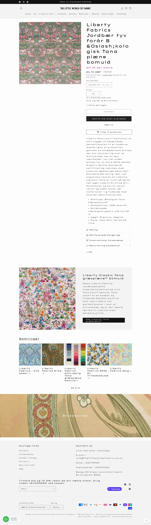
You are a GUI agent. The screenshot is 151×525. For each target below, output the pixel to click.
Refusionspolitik (85, 514)
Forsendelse (26, 454)
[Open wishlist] (126, 8)
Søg (21, 469)
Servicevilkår (27, 465)
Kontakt (23, 451)
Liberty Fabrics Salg (119, 369)
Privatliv (24, 461)
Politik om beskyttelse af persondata (114, 514)
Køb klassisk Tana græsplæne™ (97, 320)
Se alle (75, 388)
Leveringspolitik (102, 516)
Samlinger (29, 338)
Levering (107, 75)
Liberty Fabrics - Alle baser (29, 370)
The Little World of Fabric (44, 514)
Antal (89, 90)
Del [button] (90, 252)
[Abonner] (53, 488)
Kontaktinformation (122, 516)
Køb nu (108, 125)
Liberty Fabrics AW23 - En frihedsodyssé (98, 372)
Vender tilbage (28, 458)
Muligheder (92, 80)
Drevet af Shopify (66, 514)
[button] (21, 8)
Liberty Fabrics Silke (52, 369)
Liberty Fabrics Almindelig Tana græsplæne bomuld (73, 374)
